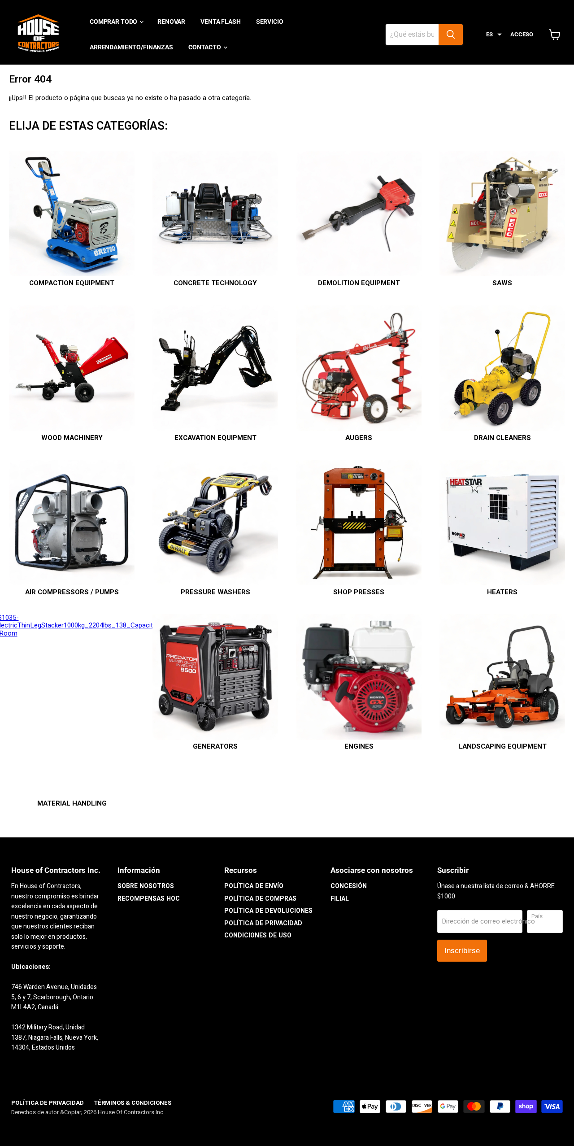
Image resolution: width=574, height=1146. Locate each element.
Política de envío (253, 886)
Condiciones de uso (257, 935)
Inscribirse (462, 950)
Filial (339, 898)
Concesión (348, 886)
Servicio (269, 21)
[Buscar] (451, 34)
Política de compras (260, 898)
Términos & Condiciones (132, 1102)
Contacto (205, 47)
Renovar (171, 21)
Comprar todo (114, 21)
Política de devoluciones (268, 910)
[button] (494, 35)
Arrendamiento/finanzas (131, 47)
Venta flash (220, 21)
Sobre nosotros (145, 886)
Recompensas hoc (148, 898)
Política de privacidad (263, 923)
